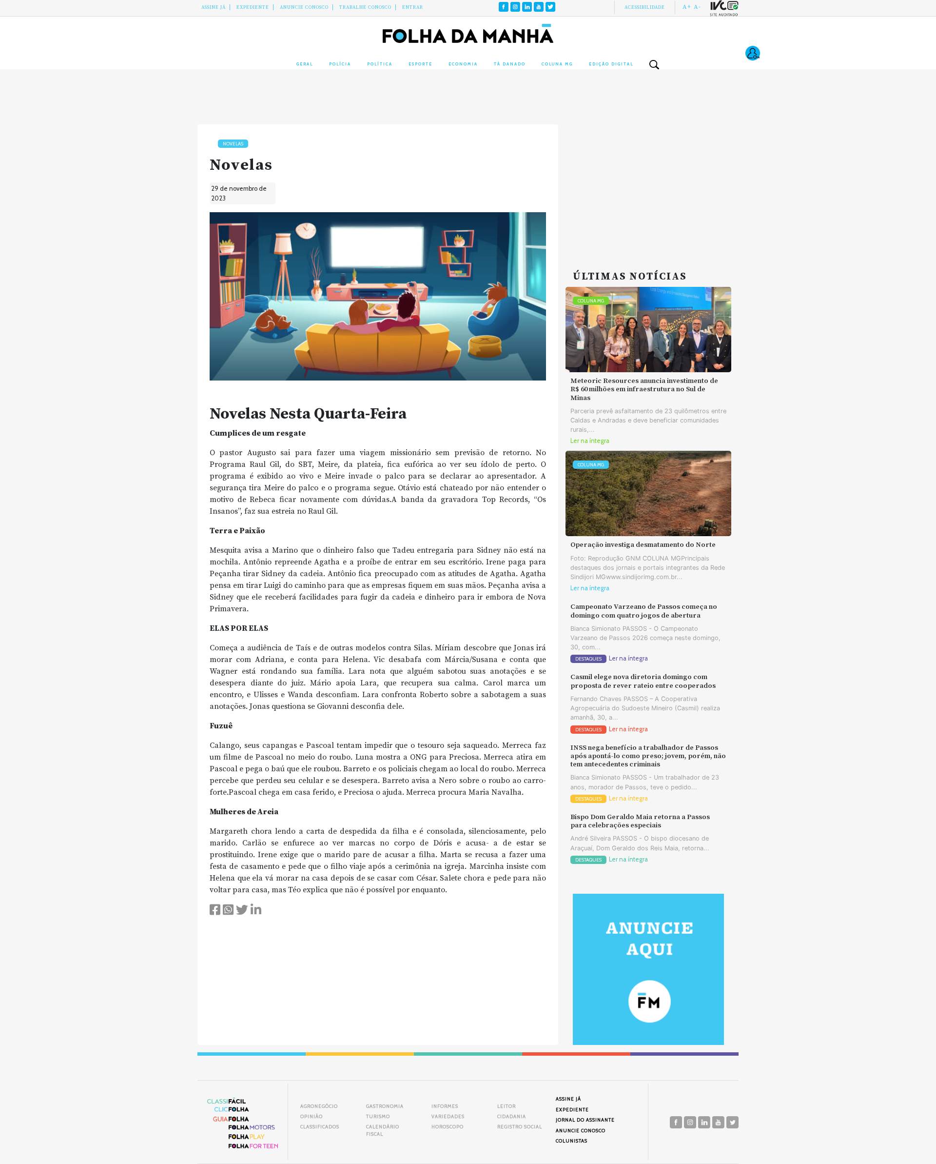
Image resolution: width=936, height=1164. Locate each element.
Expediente (252, 7)
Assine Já (213, 7)
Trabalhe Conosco (365, 7)
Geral (304, 63)
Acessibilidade (644, 7)
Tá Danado (510, 63)
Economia (463, 63)
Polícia (340, 63)
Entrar (412, 7)
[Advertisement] (648, 185)
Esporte (420, 63)
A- (697, 7)
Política (379, 63)
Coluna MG (557, 63)
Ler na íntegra (589, 440)
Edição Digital (611, 63)
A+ (686, 7)
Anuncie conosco (304, 7)
